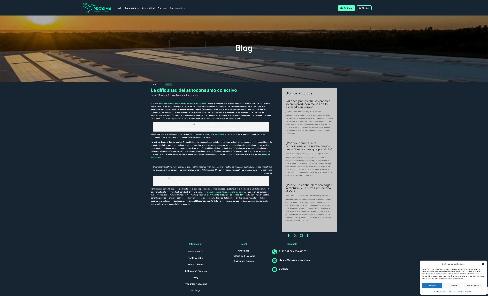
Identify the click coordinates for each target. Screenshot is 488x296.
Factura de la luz (309, 153)
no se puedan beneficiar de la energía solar (224, 192)
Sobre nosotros (177, 8)
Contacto (283, 269)
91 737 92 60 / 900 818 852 (293, 251)
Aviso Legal (244, 250)
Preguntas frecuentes (196, 284)
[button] (483, 264)
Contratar (348, 8)
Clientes (365, 8)
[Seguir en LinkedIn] (289, 235)
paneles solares (202, 134)
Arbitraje (195, 290)
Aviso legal (468, 291)
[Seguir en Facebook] (307, 235)
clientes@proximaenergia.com (294, 260)
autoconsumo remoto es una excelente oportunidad (184, 103)
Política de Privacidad (455, 291)
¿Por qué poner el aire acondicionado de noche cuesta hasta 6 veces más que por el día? (309, 146)
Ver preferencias (474, 285)
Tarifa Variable (132, 8)
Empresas (162, 8)
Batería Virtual (148, 8)
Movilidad (305, 195)
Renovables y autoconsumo (183, 95)
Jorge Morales (159, 95)
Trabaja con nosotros (196, 271)
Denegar (453, 285)
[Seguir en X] (295, 235)
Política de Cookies (244, 261)
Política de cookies (440, 291)
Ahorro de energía (293, 153)
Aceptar (432, 285)
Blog (195, 277)
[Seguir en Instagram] (301, 235)
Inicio (119, 8)
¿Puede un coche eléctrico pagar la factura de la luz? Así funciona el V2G (308, 188)
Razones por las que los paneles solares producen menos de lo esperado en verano (307, 104)
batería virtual (220, 134)
